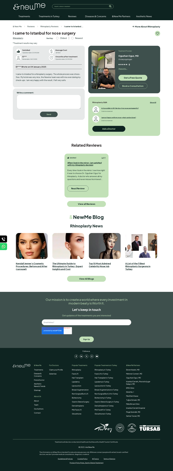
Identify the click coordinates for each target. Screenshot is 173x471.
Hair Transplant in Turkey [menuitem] (104, 378)
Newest (79, 38)
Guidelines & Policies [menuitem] (65, 459)
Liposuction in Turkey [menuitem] (103, 386)
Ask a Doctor (108, 128)
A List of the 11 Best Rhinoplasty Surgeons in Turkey (137, 266)
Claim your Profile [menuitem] (56, 370)
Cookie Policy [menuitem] (82, 459)
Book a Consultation (132, 86)
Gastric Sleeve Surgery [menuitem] (80, 402)
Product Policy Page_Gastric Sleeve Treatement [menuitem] (86, 463)
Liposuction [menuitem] (76, 386)
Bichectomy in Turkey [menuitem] (103, 398)
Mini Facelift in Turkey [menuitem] (103, 410)
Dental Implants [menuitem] (78, 406)
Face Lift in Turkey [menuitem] (101, 374)
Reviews (31, 26)
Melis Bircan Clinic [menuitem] (133, 404)
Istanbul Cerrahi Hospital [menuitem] (135, 408)
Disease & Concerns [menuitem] (38, 374)
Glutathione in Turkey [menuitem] (103, 414)
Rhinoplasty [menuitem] (76, 370)
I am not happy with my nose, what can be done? (118, 117)
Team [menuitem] (36, 405)
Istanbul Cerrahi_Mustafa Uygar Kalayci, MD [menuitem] (138, 382)
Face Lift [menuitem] (75, 374)
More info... (122, 69)
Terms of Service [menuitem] (109, 459)
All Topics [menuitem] (95, 459)
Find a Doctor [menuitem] (39, 380)
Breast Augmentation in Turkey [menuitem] (106, 390)
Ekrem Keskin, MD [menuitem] (133, 370)
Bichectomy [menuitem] (77, 398)
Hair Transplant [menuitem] (77, 378)
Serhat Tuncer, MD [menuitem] (133, 416)
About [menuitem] (36, 401)
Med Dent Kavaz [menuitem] (132, 396)
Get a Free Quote (133, 77)
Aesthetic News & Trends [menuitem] (39, 385)
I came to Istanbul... (73, 26)
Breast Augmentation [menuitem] (80, 390)
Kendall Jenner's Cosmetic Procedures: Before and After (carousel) (31, 266)
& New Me (17, 26)
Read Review (78, 188)
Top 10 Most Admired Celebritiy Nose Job (100, 265)
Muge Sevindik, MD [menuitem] (133, 412)
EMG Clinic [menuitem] (130, 388)
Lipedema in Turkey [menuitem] (102, 382)
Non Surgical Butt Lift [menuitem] (80, 394)
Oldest (63, 38)
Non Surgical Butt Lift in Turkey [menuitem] (106, 394)
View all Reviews (86, 204)
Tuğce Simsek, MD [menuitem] (133, 400)
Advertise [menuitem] (52, 374)
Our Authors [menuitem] (38, 409)
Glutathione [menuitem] (76, 414)
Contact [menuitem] (37, 413)
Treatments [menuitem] (38, 370)
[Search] (110, 6)
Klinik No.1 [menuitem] (130, 392)
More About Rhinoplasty (147, 26)
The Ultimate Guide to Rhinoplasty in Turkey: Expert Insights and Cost (67, 266)
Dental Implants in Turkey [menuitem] (104, 406)
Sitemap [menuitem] (37, 390)
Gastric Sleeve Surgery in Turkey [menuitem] (107, 402)
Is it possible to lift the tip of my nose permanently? (120, 108)
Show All (153, 102)
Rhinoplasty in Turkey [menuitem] (103, 370)
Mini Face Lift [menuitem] (77, 410)
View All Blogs (86, 278)
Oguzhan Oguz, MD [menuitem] (133, 378)
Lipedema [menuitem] (76, 382)
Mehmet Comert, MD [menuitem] (134, 374)
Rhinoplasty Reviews (49, 26)
